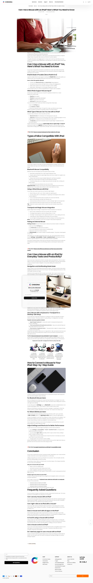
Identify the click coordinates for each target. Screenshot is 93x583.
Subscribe (34, 298)
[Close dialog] (69, 277)
